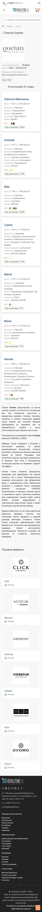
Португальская (7, 823)
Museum (8, 618)
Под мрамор (6, 844)
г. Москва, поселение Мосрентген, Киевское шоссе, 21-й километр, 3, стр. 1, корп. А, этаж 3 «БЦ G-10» (20, 796)
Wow (6, 727)
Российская (6, 825)
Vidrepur (8, 691)
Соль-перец (6, 846)
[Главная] (3, 26)
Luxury (8, 225)
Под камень (6, 841)
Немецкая (6, 830)
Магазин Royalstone (9, 873)
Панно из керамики (9, 864)
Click (6, 581)
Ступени (5, 862)
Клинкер (5, 859)
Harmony (8, 654)
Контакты (5, 880)
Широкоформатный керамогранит (15, 839)
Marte (8, 274)
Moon (7, 321)
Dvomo (7, 764)
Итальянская (7, 820)
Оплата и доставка (9, 875)
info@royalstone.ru (11, 807)
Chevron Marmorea (16, 99)
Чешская (5, 828)
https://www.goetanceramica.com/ (15, 75)
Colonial (9, 140)
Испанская (6, 818)
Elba (6, 186)
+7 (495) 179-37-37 (12, 803)
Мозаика (5, 857)
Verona (8, 359)
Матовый (5, 848)
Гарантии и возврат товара (12, 878)
